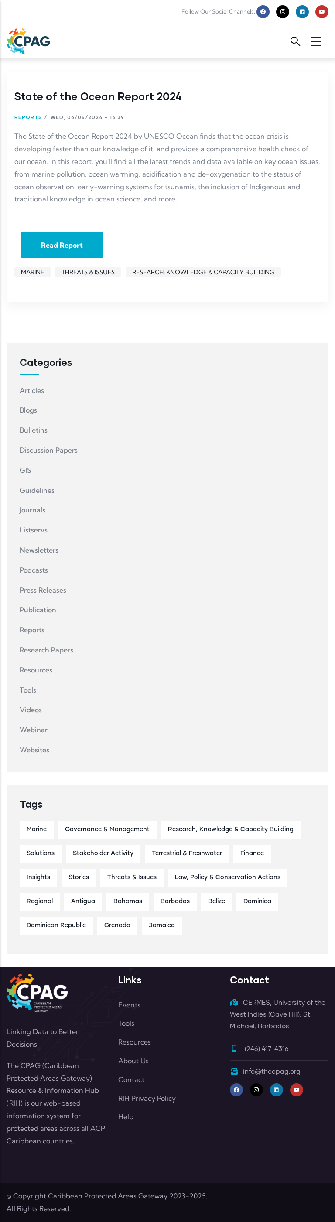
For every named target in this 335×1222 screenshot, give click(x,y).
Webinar (34, 729)
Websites (34, 749)
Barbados (175, 901)
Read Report (62, 245)
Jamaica (162, 925)
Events (129, 1004)
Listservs (34, 530)
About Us (133, 1060)
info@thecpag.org (272, 1071)
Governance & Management (107, 829)
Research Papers (46, 649)
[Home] (28, 41)
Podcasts (34, 570)
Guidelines (37, 490)
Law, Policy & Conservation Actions (227, 877)
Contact (131, 1079)
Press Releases (43, 590)
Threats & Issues (88, 272)
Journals (32, 509)
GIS (25, 470)
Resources (36, 670)
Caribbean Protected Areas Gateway (108, 1195)
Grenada (117, 925)
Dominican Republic (56, 925)
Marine (32, 272)
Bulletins (34, 430)
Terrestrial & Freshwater (187, 853)
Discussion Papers (49, 450)
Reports (28, 117)
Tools (28, 690)
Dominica (257, 901)
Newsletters (39, 550)
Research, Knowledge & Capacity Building (203, 272)
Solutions (41, 853)
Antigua (83, 901)
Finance (252, 853)
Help (125, 1116)
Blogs (28, 410)
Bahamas (127, 901)
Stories (78, 877)
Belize (216, 901)
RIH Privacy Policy (147, 1098)
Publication (38, 609)
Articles (32, 390)
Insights (38, 877)
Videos (31, 709)
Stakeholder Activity (103, 853)
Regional (40, 901)
